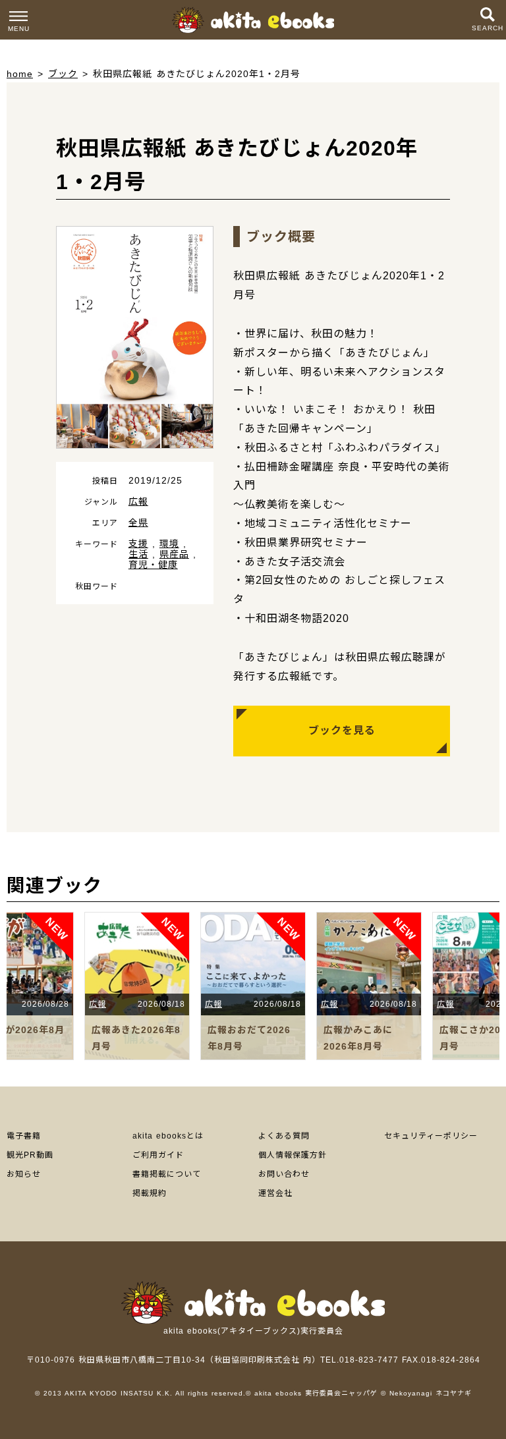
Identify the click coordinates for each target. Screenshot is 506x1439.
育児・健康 (153, 564)
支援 (138, 543)
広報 (138, 501)
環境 (169, 543)
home (20, 74)
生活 (138, 554)
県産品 (174, 554)
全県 (138, 522)
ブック (63, 74)
